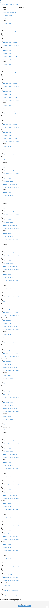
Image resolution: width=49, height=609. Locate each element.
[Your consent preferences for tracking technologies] (47, 607)
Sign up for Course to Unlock (24, 605)
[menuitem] (0, 2)
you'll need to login (29, 604)
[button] (0, 1)
